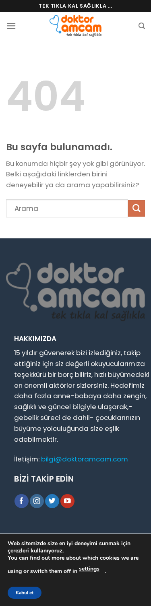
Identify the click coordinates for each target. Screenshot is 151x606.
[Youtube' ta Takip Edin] (67, 501)
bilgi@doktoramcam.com (84, 459)
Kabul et (24, 592)
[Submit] (136, 208)
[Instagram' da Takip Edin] (37, 501)
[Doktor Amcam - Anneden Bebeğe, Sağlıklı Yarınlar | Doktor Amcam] (75, 26)
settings (89, 569)
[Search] (142, 26)
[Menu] (11, 26)
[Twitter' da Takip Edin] (52, 501)
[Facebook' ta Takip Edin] (21, 501)
